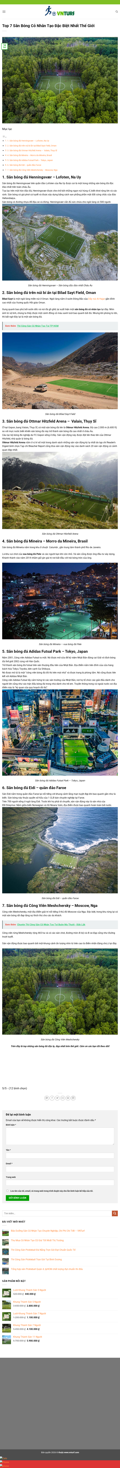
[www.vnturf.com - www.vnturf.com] (60, 11)
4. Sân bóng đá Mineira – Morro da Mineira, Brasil (29, 155)
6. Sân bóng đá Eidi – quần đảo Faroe (24, 165)
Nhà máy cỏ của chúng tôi (68, 1394)
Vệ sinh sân (61, 1420)
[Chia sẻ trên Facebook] (52, 1098)
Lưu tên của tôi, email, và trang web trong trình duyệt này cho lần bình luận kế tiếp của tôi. (51, 1191)
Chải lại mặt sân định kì (66, 1408)
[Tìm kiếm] (117, 11)
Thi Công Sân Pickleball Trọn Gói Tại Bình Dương (36, 1259)
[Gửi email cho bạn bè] (62, 1098)
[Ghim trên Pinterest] (68, 1098)
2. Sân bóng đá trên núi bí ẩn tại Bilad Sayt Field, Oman (31, 145)
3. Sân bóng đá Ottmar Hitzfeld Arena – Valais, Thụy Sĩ (32, 150)
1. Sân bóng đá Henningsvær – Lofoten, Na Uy (28, 141)
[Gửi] (115, 1213)
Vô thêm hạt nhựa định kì (67, 1414)
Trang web (11, 1177)
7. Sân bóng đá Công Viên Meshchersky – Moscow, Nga (32, 170)
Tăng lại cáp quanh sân (66, 1426)
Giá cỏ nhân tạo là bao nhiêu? (69, 1373)
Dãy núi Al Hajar (96, 298)
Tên (8, 1150)
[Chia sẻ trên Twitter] (57, 1098)
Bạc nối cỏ (100, 1378)
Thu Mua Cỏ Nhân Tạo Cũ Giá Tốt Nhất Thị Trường (37, 1240)
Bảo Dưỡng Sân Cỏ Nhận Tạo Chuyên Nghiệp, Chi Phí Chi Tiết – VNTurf (48, 1230)
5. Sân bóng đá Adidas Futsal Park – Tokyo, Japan (30, 160)
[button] (4, 11)
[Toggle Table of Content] (4, 137)
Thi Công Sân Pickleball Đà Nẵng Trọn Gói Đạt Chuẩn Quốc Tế (43, 1249)
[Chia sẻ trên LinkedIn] (73, 1098)
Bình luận (11, 1125)
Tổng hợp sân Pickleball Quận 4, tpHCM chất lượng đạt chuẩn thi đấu (47, 1269)
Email (9, 1163)
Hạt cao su (100, 1384)
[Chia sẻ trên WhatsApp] (46, 1098)
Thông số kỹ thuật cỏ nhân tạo (70, 1378)
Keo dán (99, 1373)
